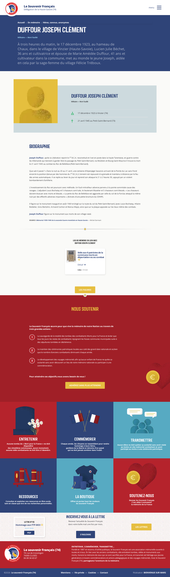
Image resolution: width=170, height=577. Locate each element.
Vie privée (79, 572)
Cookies (92, 572)
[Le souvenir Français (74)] (11, 14)
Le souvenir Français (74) (23, 572)
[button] (159, 7)
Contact (104, 572)
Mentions (65, 572)
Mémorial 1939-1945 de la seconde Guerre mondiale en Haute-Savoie (62, 220)
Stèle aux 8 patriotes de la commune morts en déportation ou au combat (91, 255)
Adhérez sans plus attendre (85, 385)
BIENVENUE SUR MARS (155, 572)
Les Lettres (141, 527)
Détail (80, 264)
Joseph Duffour (36, 157)
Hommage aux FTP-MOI (28, 524)
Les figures (85, 289)
